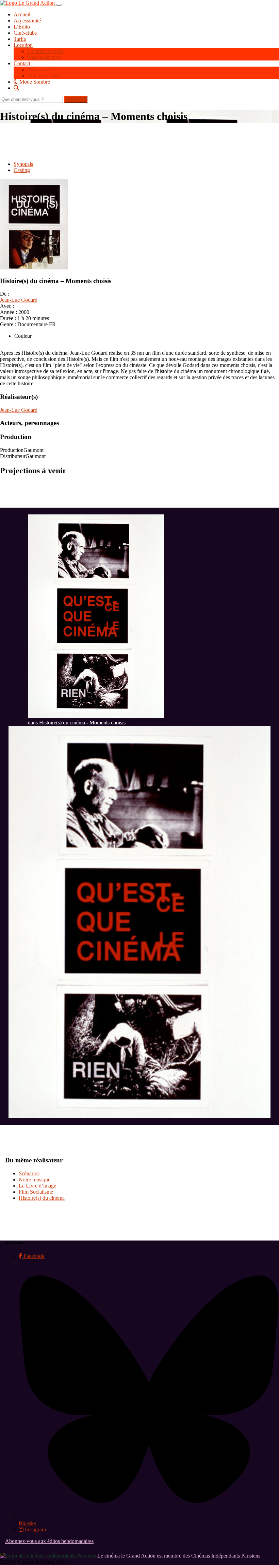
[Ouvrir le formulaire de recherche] (146, 87)
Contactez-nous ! (45, 75)
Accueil (22, 14)
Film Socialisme (36, 1192)
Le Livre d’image (37, 1186)
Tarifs (20, 39)
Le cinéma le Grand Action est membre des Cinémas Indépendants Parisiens (178, 1556)
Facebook (33, 1256)
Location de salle (45, 51)
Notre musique (34, 1179)
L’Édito (22, 27)
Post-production (44, 57)
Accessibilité (27, 20)
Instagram (34, 1529)
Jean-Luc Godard (18, 300)
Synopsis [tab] (23, 164)
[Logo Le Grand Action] (28, 3)
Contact (22, 63)
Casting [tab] (22, 170)
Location (23, 45)
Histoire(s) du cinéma (42, 1198)
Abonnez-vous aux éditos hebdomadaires (49, 1541)
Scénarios (29, 1173)
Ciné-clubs (25, 33)
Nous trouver (41, 69)
